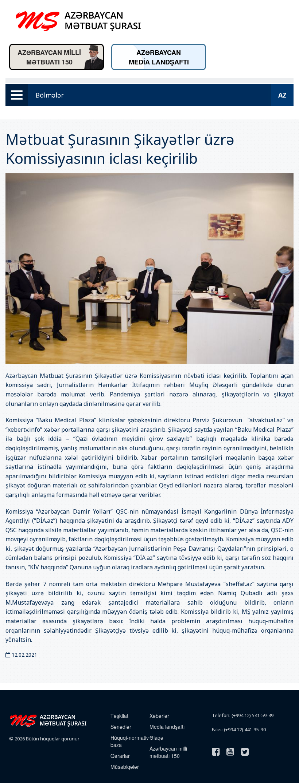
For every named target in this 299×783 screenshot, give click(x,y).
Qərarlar (120, 755)
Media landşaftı (167, 726)
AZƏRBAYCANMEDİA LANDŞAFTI (159, 57)
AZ (282, 95)
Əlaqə (156, 737)
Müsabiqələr (124, 766)
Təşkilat (119, 715)
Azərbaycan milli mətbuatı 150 (168, 752)
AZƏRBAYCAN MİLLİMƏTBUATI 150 (49, 57)
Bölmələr (49, 95)
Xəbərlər (159, 715)
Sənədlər (120, 726)
